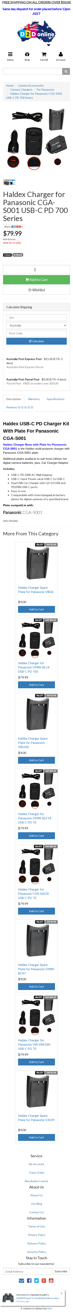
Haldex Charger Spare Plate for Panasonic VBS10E (33, 743)
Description (13, 399)
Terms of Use (36, 1226)
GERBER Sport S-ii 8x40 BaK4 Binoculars (37, 1298)
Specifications (55, 399)
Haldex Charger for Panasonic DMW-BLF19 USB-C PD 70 (34, 818)
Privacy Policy (36, 1235)
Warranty (34, 399)
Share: (8, 226)
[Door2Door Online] (36, 31)
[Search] (66, 71)
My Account (36, 1164)
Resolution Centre (36, 1181)
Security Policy (36, 1252)
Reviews (12, 407)
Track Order (36, 1172)
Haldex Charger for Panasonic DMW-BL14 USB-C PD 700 (33, 667)
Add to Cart (38, 279)
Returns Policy (36, 1243)
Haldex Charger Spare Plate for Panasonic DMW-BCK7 (36, 969)
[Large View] (9, 182)
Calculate (37, 341)
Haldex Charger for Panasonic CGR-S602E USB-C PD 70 (33, 893)
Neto (49, 1308)
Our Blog (36, 1203)
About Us (36, 1195)
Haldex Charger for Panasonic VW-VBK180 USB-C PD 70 (34, 1044)
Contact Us (36, 1212)
